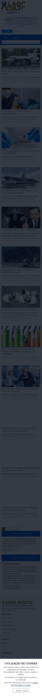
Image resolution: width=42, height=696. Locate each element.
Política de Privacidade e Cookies (24, 684)
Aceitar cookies (21, 691)
